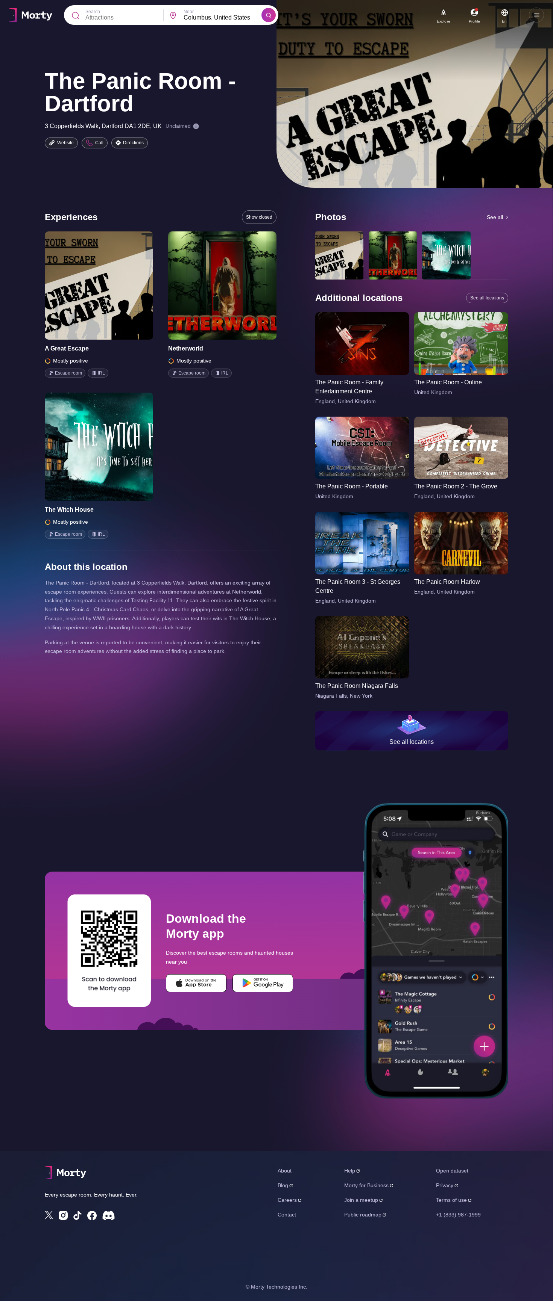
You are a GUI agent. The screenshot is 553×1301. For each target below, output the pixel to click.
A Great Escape (67, 348)
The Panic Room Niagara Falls (356, 686)
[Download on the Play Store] (262, 983)
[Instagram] (63, 1215)
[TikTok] (77, 1215)
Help (349, 1171)
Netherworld (185, 348)
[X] (49, 1215)
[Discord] (108, 1215)
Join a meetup (361, 1200)
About (285, 1171)
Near (189, 11)
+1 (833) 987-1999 (458, 1215)
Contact (287, 1215)
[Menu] (536, 15)
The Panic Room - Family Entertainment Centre (349, 386)
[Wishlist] (88, 285)
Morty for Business (366, 1185)
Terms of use (451, 1200)
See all (495, 217)
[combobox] (222, 18)
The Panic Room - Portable (351, 486)
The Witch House (69, 509)
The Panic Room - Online (448, 382)
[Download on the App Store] (196, 983)
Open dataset (452, 1171)
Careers (287, 1200)
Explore (443, 21)
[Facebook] (92, 1215)
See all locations (487, 298)
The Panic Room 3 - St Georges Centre (357, 586)
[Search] (268, 15)
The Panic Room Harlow (447, 582)
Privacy (444, 1185)
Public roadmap (362, 1215)
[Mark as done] (109, 285)
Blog (283, 1185)
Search (92, 11)
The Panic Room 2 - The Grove (455, 486)
